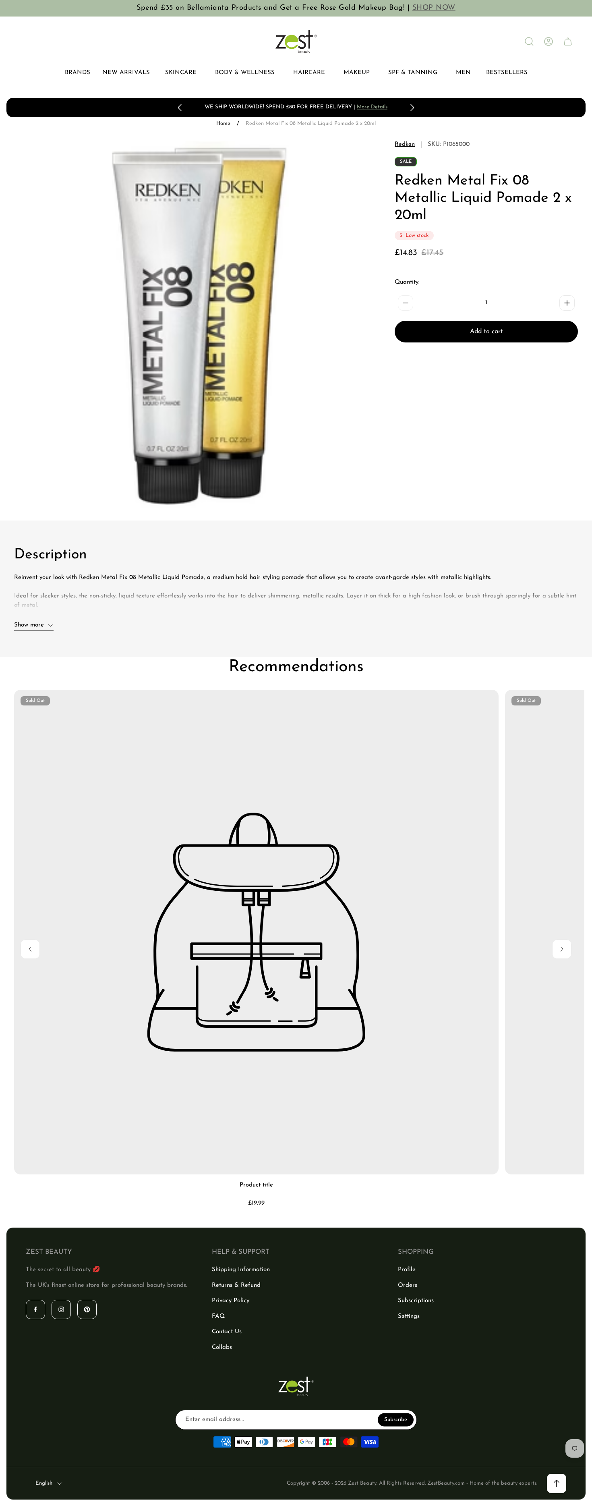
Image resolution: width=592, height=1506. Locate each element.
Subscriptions (416, 1301)
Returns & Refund (236, 1285)
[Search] (529, 41)
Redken (405, 144)
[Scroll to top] (556, 1483)
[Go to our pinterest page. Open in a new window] (87, 1309)
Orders (407, 1285)
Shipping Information (241, 1270)
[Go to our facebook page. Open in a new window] (35, 1309)
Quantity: (407, 282)
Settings (409, 1316)
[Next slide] (412, 107)
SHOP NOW (433, 8)
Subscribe (395, 1419)
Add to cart (486, 331)
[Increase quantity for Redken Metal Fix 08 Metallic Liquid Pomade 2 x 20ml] (567, 303)
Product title (256, 1185)
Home (223, 123)
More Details (372, 107)
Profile (407, 1270)
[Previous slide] (180, 107)
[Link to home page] (296, 1386)
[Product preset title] (256, 932)
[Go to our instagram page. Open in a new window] (61, 1309)
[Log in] (548, 41)
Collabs (222, 1347)
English (43, 1483)
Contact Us (227, 1332)
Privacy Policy (230, 1301)
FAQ (218, 1316)
